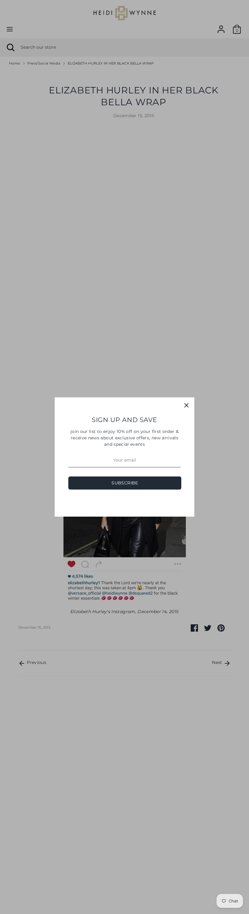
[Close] (186, 405)
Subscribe (124, 483)
